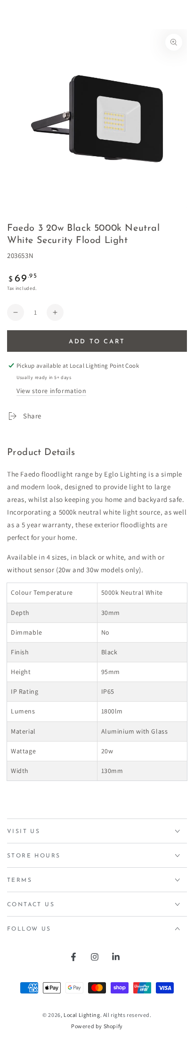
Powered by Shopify (97, 1026)
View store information (51, 391)
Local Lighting (82, 1014)
